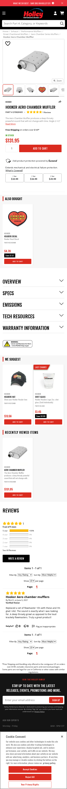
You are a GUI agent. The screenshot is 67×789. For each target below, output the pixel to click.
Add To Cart (40, 148)
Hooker (8, 102)
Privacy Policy (39, 712)
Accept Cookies (30, 769)
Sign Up (56, 700)
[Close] (62, 736)
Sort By (37, 575)
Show (26, 580)
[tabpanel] (18, 234)
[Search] (61, 23)
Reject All (29, 777)
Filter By (13, 575)
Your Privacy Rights (30, 784)
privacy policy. (49, 763)
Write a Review (16, 558)
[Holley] (33, 13)
